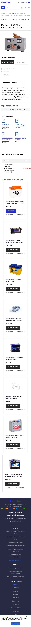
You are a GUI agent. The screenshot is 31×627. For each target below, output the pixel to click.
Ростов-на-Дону (23, 2)
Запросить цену (7, 62)
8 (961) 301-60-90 (15, 512)
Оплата (15, 591)
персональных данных (7, 620)
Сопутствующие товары (15, 542)
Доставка (15, 587)
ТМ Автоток (15, 611)
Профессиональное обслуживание (15, 572)
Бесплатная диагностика (15, 568)
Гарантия (15, 594)
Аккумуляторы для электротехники (15, 556)
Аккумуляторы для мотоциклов (15, 546)
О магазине (15, 598)
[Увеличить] (15, 43)
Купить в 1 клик (22, 62)
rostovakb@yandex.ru (15, 515)
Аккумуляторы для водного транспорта (15, 550)
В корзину (11, 211)
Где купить (15, 604)
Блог (15, 614)
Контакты (15, 601)
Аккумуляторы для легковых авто (15, 532)
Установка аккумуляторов (15, 577)
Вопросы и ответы (15, 608)
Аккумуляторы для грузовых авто (16, 538)
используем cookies (8, 617)
